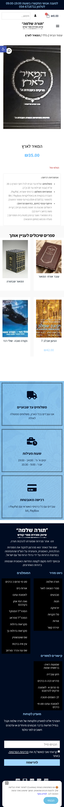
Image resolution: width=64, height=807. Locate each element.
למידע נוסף (42, 793)
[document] (32, 403)
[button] (7, 783)
